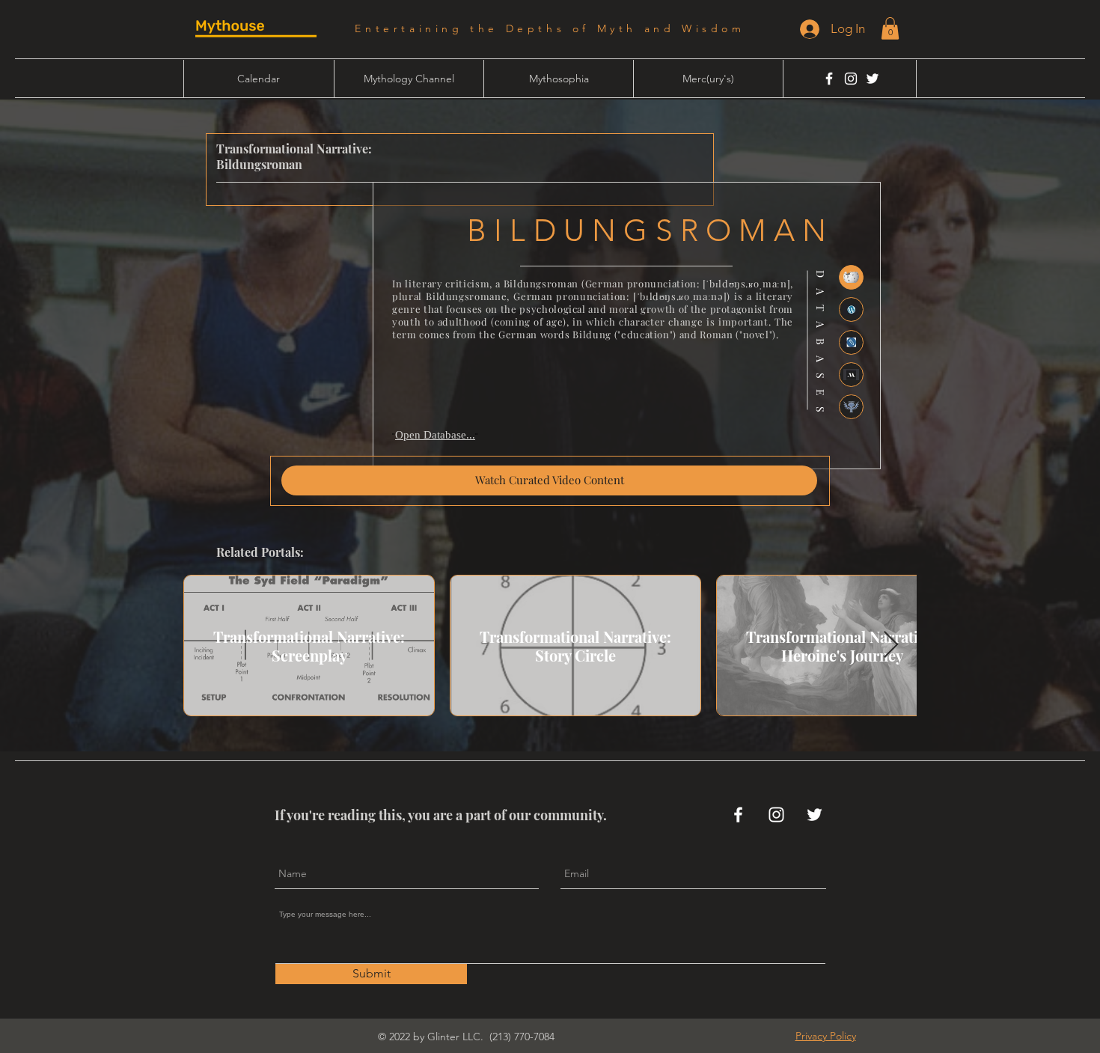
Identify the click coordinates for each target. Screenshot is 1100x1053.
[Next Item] (890, 645)
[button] (890, 28)
